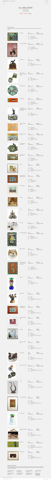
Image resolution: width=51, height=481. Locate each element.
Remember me (17, 242)
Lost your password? (16, 247)
